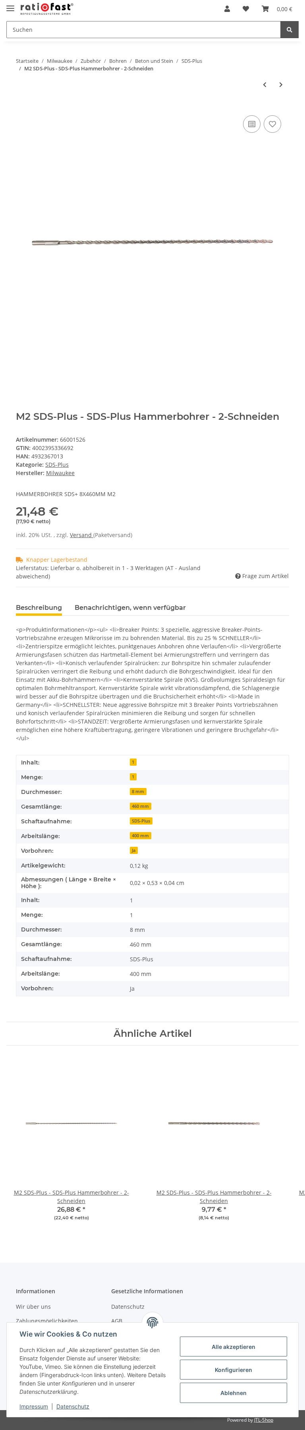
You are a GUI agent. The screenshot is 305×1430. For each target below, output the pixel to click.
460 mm (140, 806)
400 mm (140, 835)
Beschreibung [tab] (39, 607)
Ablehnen (233, 1392)
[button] (227, 9)
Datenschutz (128, 1306)
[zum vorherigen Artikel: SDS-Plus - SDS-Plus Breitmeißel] (265, 84)
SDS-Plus (57, 464)
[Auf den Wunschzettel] (272, 124)
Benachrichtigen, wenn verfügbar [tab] (130, 607)
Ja (133, 850)
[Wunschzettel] (245, 9)
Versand (81, 535)
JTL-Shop (263, 1419)
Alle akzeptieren (233, 1346)
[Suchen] (289, 29)
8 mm (138, 791)
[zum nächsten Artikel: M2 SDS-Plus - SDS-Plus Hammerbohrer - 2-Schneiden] (281, 84)
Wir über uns (33, 1306)
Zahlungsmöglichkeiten (47, 1321)
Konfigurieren (233, 1369)
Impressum (33, 1406)
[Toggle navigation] (10, 5)
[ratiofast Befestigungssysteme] (47, 9)
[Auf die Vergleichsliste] (252, 124)
